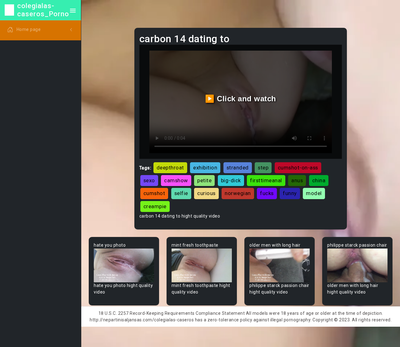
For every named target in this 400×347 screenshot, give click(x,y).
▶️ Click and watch (240, 98)
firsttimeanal (266, 180)
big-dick (231, 180)
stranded (238, 167)
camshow (176, 180)
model (314, 193)
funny (290, 193)
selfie (181, 193)
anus (297, 180)
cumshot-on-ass (298, 167)
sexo (149, 180)
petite (204, 180)
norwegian (238, 193)
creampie (155, 206)
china (319, 180)
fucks (267, 193)
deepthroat (170, 167)
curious (206, 193)
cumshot (154, 193)
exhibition (205, 167)
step (263, 167)
